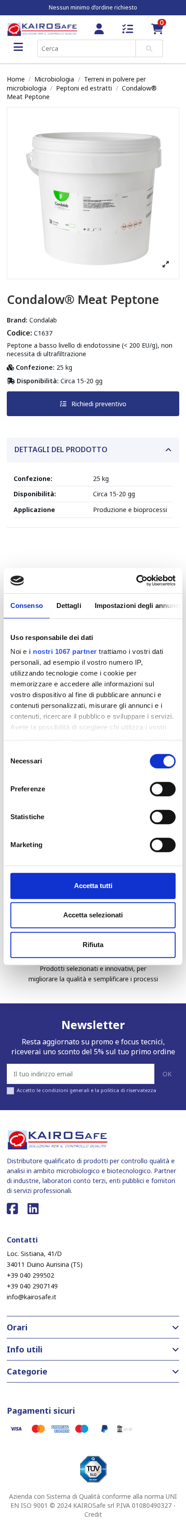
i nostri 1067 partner (63, 651)
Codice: (19, 333)
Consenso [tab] (26, 605)
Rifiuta (93, 944)
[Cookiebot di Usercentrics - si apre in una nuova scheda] (136, 580)
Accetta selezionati (93, 915)
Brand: (17, 320)
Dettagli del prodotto (60, 449)
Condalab (43, 320)
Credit (93, 1514)
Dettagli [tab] (68, 605)
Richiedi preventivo (98, 403)
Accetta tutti (93, 885)
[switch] (163, 789)
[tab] (93, 450)
